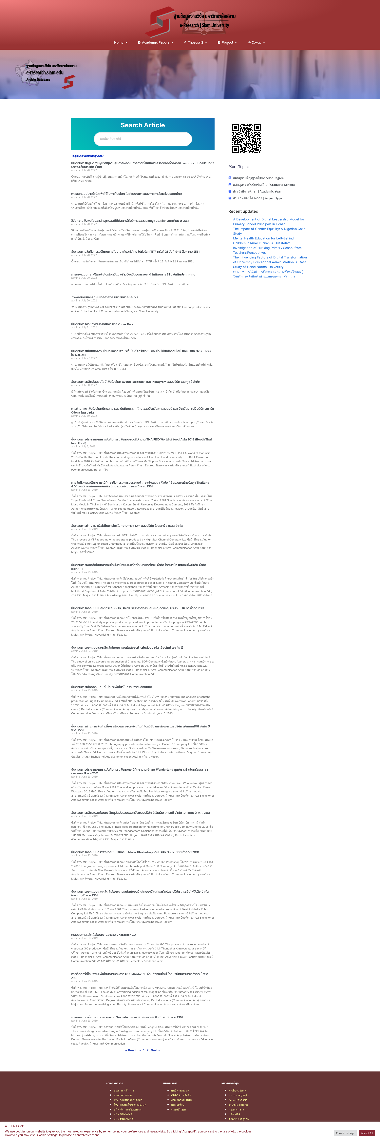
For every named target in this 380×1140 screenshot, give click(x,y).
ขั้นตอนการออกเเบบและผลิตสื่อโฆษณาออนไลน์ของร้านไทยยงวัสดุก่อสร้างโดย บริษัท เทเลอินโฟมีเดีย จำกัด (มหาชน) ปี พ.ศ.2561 (140, 893)
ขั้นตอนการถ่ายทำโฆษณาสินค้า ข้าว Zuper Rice (102, 324)
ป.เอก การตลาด (123, 1095)
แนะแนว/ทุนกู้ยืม (239, 1095)
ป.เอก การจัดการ (124, 1090)
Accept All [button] (367, 1133)
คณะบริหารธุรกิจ (239, 1119)
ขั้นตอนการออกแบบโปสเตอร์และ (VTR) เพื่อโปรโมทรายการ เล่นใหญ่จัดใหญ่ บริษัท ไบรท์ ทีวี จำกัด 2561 (137, 608)
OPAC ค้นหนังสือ (181, 1095)
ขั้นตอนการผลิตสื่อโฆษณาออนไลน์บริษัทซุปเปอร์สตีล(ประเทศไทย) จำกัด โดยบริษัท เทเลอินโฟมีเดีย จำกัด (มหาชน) (138, 566)
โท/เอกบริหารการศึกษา (128, 1100)
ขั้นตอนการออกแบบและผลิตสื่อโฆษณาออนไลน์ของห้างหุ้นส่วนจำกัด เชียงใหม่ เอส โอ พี (127, 647)
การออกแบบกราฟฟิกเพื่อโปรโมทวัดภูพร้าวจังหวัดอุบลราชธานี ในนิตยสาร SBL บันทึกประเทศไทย (133, 274)
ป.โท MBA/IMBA (123, 1119)
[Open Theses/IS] (206, 42)
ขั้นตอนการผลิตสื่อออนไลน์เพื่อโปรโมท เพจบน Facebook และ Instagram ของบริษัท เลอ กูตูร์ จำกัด (135, 381)
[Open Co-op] (264, 42)
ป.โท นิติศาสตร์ (123, 1114)
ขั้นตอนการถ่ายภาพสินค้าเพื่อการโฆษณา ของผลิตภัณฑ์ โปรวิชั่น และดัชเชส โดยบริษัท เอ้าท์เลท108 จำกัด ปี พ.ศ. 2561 (140, 728)
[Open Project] (236, 42)
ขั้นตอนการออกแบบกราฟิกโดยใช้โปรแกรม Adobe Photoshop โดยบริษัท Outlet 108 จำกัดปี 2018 (135, 852)
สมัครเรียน (177, 1105)
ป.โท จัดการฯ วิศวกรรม (128, 1109)
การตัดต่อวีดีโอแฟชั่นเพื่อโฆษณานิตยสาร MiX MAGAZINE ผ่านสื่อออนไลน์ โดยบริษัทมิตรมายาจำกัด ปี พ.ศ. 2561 (140, 975)
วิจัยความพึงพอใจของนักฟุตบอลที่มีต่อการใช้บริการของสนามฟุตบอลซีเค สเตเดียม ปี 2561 (130, 220)
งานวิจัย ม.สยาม (238, 1105)
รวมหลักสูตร (178, 1109)
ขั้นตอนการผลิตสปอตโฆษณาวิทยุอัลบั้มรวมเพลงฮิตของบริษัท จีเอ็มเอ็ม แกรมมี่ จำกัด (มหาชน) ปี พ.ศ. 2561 (140, 812)
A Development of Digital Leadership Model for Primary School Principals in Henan (268, 221)
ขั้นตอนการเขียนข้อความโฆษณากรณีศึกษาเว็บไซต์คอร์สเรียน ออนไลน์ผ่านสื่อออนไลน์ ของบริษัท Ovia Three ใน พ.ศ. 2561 (141, 353)
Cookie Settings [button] (345, 1133)
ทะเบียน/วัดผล (237, 1090)
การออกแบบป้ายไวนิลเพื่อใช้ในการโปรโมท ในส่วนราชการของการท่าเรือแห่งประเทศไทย (126, 193)
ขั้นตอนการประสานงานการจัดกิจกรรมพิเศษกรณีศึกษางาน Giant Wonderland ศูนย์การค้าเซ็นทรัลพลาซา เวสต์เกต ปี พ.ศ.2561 (139, 771)
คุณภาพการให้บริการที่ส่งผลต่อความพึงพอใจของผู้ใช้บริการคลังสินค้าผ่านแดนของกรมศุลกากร (268, 274)
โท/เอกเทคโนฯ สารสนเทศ (130, 1105)
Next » (155, 1050)
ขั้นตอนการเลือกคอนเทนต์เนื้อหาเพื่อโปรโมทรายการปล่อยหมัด (111, 686)
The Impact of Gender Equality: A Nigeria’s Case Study (269, 231)
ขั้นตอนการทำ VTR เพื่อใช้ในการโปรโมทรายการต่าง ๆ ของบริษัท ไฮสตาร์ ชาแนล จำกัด (127, 525)
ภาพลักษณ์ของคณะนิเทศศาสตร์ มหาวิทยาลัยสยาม (104, 297)
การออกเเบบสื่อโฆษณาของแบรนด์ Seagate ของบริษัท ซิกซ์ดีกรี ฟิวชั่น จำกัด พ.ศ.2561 (127, 1017)
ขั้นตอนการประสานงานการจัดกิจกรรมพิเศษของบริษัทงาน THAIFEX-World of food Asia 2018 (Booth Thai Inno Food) (141, 441)
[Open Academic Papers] (172, 42)
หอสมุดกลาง (236, 1109)
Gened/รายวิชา (238, 1100)
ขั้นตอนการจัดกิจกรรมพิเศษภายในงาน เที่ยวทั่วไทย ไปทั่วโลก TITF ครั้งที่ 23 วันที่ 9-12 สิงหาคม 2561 (135, 251)
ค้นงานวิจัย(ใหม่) (181, 1100)
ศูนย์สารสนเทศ (180, 1090)
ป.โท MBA (234, 1114)
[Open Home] (126, 42)
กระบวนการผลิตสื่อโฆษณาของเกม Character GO (103, 934)
